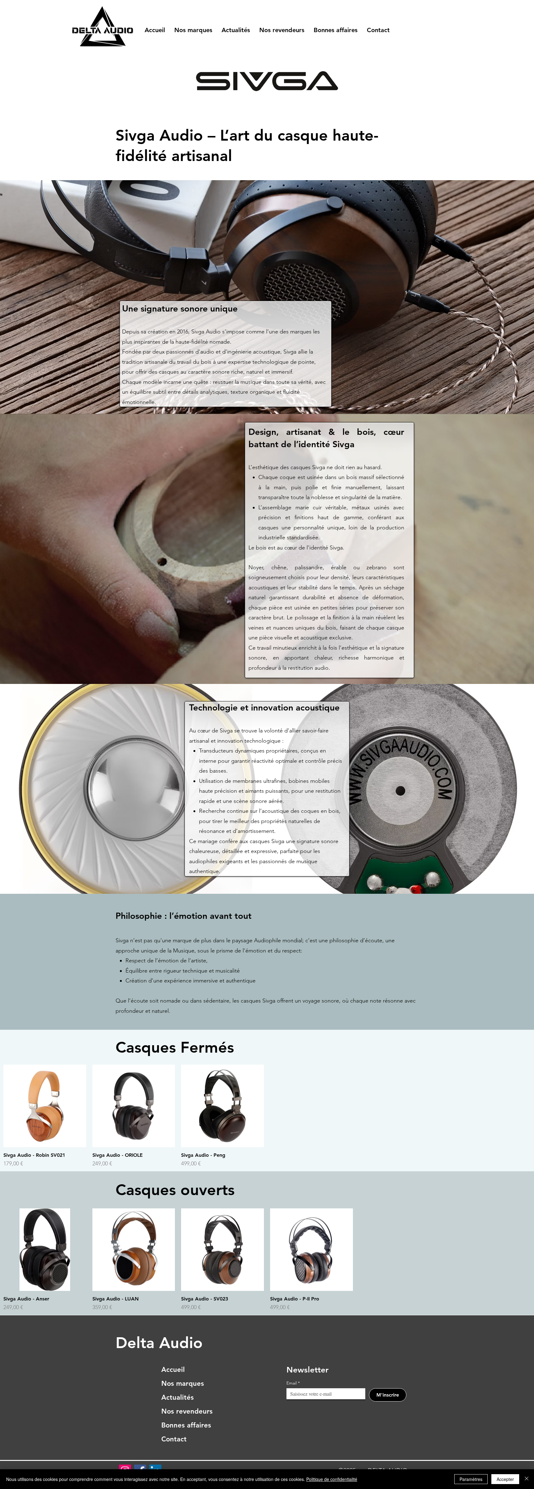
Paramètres (471, 1479)
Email (293, 1383)
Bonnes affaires (186, 1425)
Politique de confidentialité (331, 1479)
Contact (174, 1439)
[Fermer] (526, 1479)
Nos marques (182, 1383)
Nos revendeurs (186, 1411)
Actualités (177, 1397)
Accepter (505, 1479)
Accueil (173, 1369)
